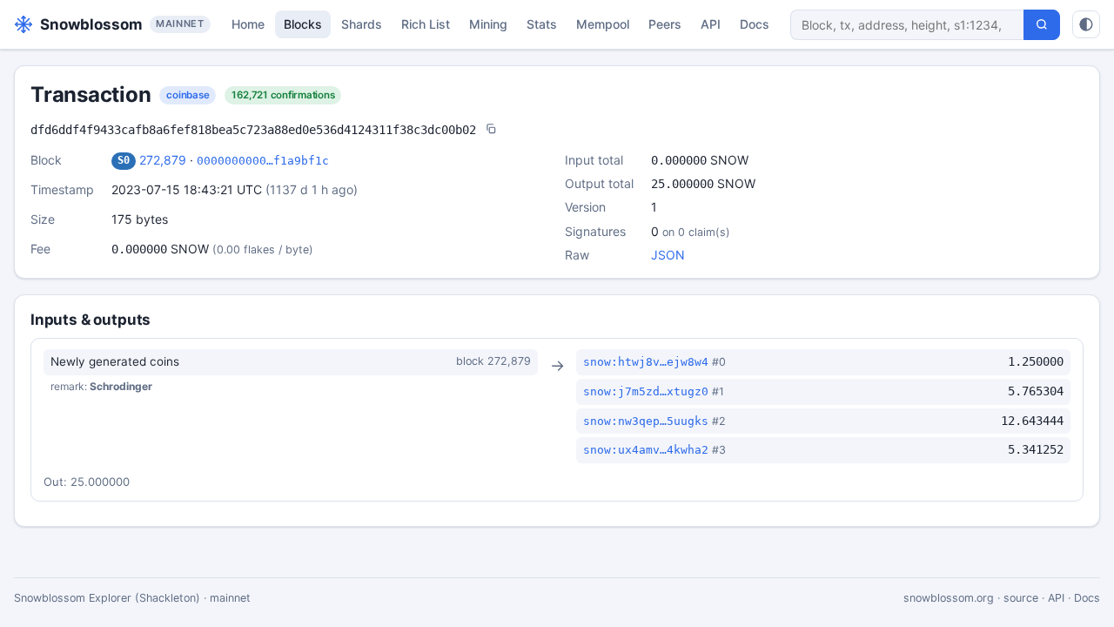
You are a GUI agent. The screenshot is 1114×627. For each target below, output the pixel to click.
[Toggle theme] (1086, 24)
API (711, 24)
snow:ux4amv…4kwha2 (645, 449)
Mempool (602, 24)
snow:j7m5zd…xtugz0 (645, 391)
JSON (668, 254)
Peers (664, 24)
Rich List (425, 24)
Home (248, 24)
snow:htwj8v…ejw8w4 (645, 361)
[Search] (1041, 25)
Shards (361, 24)
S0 (123, 160)
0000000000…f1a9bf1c (263, 160)
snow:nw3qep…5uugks (645, 421)
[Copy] (490, 130)
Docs (754, 24)
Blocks (303, 24)
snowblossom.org (948, 597)
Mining (488, 24)
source (1020, 597)
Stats (542, 24)
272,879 (162, 159)
